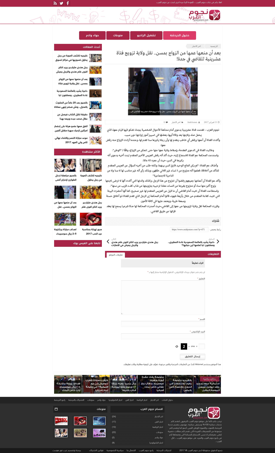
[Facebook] (67, 3)
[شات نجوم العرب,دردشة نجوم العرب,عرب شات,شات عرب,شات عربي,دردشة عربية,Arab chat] (204, 15)
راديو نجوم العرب (146, 450)
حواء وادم (101, 400)
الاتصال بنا (131, 450)
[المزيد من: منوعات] (56, 409)
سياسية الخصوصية (115, 450)
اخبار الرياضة (142, 400)
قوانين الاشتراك (96, 450)
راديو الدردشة (59, 400)
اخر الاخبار (196, 46)
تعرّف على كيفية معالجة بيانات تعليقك (141, 364)
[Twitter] (61, 3)
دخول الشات (167, 400)
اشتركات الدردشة (164, 450)
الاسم (201, 319)
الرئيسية (214, 46)
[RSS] (55, 3)
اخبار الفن (129, 400)
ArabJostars (192, 122)
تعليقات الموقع (116, 255)
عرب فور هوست (60, 450)
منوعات (90, 400)
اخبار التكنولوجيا (115, 400)
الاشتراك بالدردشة (76, 400)
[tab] (116, 255)
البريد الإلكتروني (197, 331)
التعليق (201, 278)
